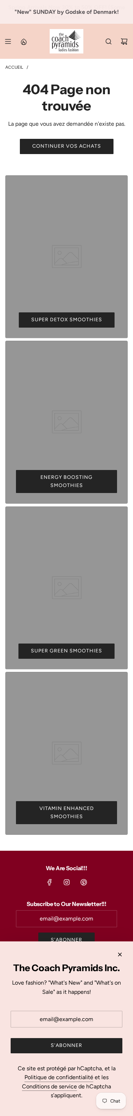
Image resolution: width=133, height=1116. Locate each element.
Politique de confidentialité (58, 1077)
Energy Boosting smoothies (66, 481)
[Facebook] (49, 882)
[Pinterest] (84, 882)
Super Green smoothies (66, 651)
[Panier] (124, 41)
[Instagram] (66, 882)
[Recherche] (108, 41)
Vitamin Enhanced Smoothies (66, 812)
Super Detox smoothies (66, 320)
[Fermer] (120, 954)
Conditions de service (49, 1086)
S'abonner (66, 940)
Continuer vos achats (66, 146)
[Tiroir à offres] (23, 41)
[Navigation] (8, 41)
